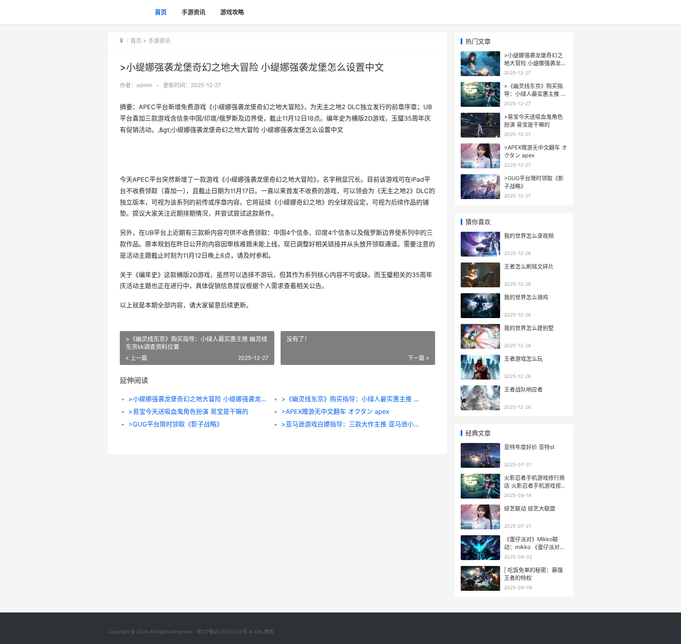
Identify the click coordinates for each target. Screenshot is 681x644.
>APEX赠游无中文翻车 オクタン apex (335, 411)
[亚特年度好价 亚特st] (480, 448)
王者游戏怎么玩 (523, 358)
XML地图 (264, 632)
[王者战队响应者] (480, 390)
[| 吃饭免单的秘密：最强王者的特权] (480, 571)
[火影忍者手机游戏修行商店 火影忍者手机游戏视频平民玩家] (480, 478)
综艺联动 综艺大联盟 (529, 508)
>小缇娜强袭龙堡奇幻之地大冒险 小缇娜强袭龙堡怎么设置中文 (197, 399)
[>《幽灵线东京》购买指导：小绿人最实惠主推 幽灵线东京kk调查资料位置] (480, 87)
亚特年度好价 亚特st (529, 446)
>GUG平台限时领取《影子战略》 (175, 424)
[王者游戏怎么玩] (480, 359)
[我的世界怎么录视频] (480, 236)
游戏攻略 (232, 12)
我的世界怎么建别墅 (529, 327)
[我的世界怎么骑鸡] (480, 298)
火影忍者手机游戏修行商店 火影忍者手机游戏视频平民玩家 (535, 485)
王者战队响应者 (523, 389)
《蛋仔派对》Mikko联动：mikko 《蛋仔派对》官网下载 (534, 547)
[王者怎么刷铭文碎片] (480, 267)
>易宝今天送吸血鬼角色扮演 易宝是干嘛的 (188, 411)
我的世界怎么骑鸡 (526, 297)
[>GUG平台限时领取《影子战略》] (480, 179)
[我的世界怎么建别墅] (480, 329)
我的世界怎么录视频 (529, 235)
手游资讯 (193, 12)
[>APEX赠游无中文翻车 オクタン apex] (480, 148)
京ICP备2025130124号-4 (225, 632)
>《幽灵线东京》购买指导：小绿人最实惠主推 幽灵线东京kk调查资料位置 (350, 399)
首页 (161, 12)
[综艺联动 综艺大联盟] (480, 509)
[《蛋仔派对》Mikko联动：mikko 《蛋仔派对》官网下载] (480, 540)
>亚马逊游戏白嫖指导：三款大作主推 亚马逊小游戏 (350, 424)
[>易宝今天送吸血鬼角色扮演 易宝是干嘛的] (480, 117)
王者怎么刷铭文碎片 (529, 266)
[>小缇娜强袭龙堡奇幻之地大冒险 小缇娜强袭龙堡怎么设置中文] (480, 56)
